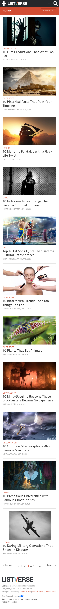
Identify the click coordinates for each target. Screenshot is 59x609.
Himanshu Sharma (11, 209)
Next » (51, 565)
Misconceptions (10, 443)
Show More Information (49, 3)
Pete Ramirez (9, 60)
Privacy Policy (37, 592)
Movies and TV (9, 49)
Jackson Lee (8, 404)
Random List (48, 11)
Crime (5, 198)
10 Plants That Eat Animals (22, 351)
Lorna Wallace (10, 454)
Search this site (55, 3)
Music (5, 248)
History (6, 148)
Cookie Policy (50, 592)
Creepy (6, 493)
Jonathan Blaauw (11, 110)
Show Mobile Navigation (4, 3)
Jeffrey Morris (10, 355)
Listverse (5, 586)
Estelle (6, 160)
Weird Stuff (8, 98)
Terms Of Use (25, 592)
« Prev (7, 565)
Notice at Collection (9, 602)
